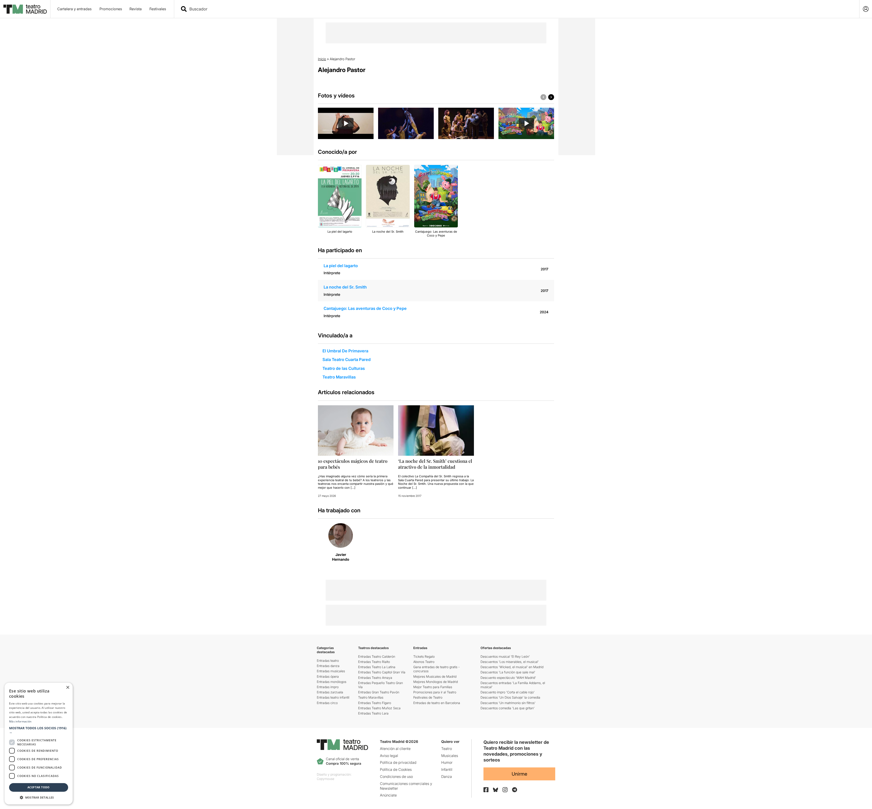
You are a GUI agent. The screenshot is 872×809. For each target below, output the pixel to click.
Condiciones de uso (396, 776)
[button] (38, 730)
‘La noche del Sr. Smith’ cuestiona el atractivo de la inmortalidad (435, 464)
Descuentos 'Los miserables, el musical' (510, 662)
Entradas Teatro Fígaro (374, 703)
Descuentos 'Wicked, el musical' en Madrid (512, 667)
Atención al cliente (395, 748)
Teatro (446, 748)
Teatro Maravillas (339, 377)
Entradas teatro (328, 660)
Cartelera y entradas (74, 9)
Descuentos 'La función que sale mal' (508, 672)
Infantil (446, 769)
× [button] (67, 687)
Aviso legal (389, 755)
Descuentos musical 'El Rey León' (505, 656)
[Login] (866, 9)
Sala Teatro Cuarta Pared (346, 359)
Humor (447, 762)
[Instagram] (505, 789)
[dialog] (39, 743)
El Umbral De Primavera (345, 350)
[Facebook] (485, 789)
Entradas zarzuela (330, 692)
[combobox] (520, 9)
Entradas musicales (331, 671)
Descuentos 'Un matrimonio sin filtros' (508, 703)
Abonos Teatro (423, 662)
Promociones (110, 9)
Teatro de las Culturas (343, 368)
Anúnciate (388, 795)
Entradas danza (328, 666)
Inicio (322, 59)
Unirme (519, 774)
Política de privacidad (398, 762)
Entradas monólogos (331, 682)
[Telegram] (514, 789)
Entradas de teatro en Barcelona (436, 703)
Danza (446, 776)
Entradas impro (328, 687)
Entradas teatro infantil (333, 697)
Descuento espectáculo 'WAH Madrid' (508, 678)
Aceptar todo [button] (38, 787)
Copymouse (325, 779)
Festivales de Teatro (427, 697)
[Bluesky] (495, 790)
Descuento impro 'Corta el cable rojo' (508, 692)
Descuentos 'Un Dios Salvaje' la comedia (510, 697)
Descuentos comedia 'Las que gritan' (508, 708)
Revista (135, 9)
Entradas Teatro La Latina (376, 667)
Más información (20, 721)
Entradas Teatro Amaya (375, 678)
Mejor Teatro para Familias (432, 687)
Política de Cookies (396, 769)
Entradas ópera (328, 676)
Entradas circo (327, 703)
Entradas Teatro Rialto (374, 662)
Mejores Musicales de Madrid (434, 676)
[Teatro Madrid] (25, 9)
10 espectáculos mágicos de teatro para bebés (352, 464)
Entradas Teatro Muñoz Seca (379, 708)
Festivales (157, 9)
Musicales (449, 755)
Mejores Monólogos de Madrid (435, 682)
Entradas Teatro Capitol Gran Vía (381, 672)
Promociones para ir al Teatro (434, 692)
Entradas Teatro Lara (373, 713)
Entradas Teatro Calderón (376, 656)
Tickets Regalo (424, 656)
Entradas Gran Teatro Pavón (378, 692)
